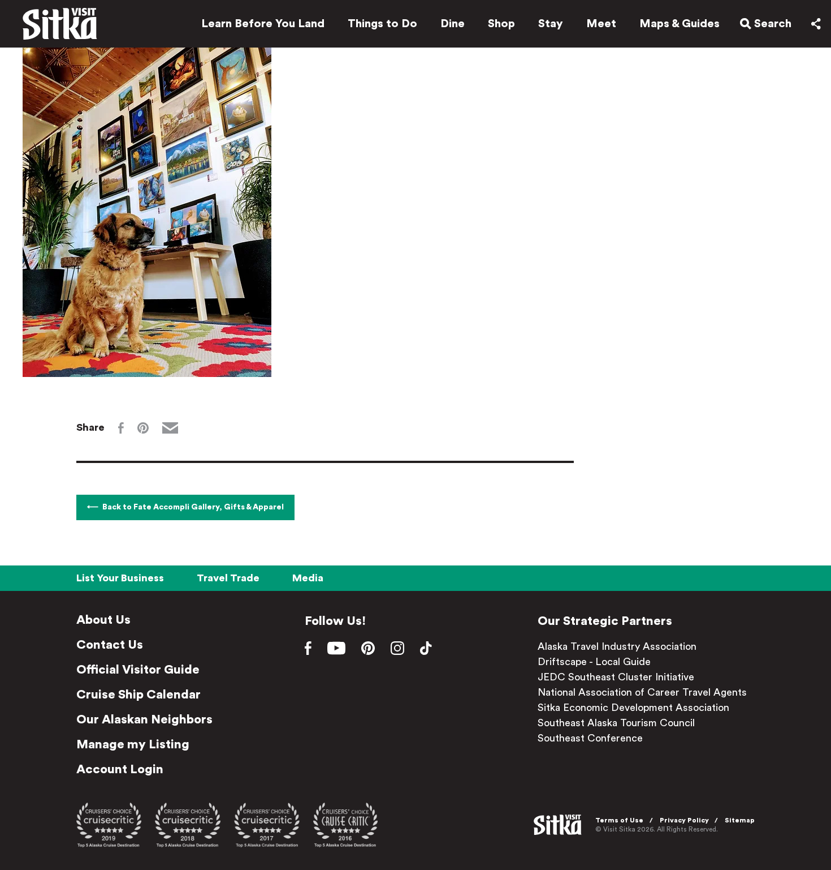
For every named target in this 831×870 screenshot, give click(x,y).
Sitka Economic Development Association (633, 707)
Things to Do (382, 23)
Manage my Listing (132, 744)
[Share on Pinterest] (143, 428)
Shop (501, 23)
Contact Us (109, 644)
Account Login (119, 769)
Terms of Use (619, 820)
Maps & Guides (679, 23)
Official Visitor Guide (138, 669)
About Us (103, 620)
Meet (601, 23)
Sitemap (740, 820)
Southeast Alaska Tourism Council (616, 723)
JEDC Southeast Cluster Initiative (616, 677)
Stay (550, 23)
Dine (452, 23)
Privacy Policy (684, 820)
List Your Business (120, 578)
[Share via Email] (170, 428)
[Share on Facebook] (121, 428)
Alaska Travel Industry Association (617, 646)
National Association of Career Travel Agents (642, 692)
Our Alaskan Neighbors (144, 719)
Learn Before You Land (262, 23)
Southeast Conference (590, 738)
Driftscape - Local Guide (594, 662)
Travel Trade (228, 578)
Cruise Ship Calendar (138, 694)
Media (307, 578)
